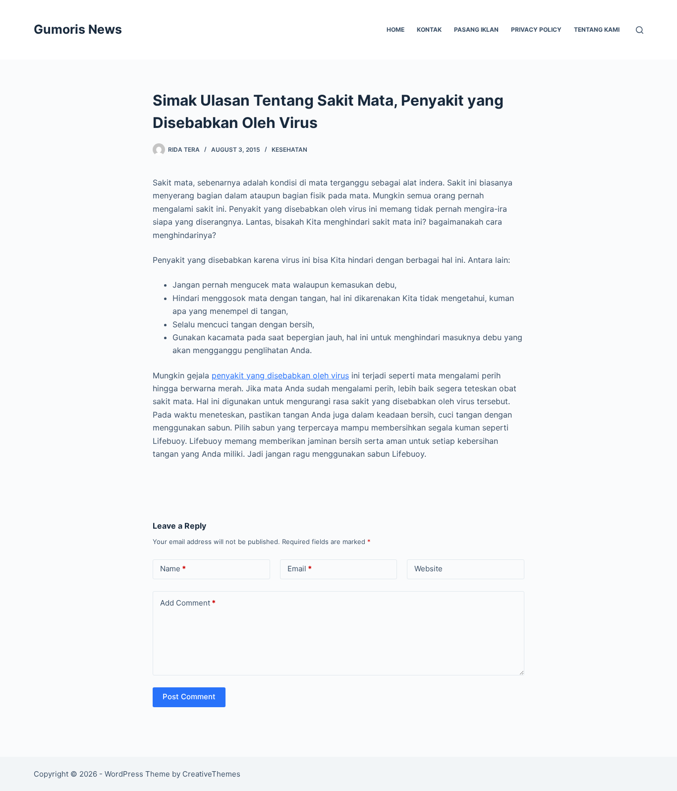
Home (395, 29)
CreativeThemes (211, 774)
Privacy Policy (536, 29)
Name (173, 568)
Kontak (429, 29)
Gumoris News (78, 29)
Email (299, 568)
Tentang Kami (597, 29)
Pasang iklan (476, 29)
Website (428, 568)
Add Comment (188, 603)
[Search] (639, 30)
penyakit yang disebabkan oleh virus (280, 375)
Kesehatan (289, 149)
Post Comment (189, 696)
